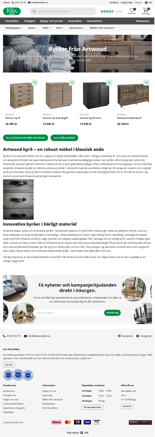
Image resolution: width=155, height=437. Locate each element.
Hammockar (75, 27)
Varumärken (94, 21)
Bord (58, 27)
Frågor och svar (10, 399)
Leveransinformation (13, 403)
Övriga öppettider (92, 407)
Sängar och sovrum (51, 21)
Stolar (31, 27)
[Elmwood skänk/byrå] (133, 96)
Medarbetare (48, 403)
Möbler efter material (101, 27)
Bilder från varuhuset (52, 399)
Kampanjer (143, 21)
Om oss (138, 2)
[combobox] (63, 11)
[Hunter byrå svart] (96, 96)
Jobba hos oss (49, 391)
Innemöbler (75, 21)
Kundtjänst (114, 2)
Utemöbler (12, 21)
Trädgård (29, 21)
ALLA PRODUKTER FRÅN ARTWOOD (25, 137)
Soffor (45, 27)
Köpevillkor (8, 412)
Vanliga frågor (127, 2)
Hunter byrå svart (90, 118)
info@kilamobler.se (39, 2)
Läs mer (9, 364)
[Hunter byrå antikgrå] (59, 96)
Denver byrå (12, 118)
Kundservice (9, 391)
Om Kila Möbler (50, 407)
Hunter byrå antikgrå (55, 118)
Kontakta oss (9, 395)
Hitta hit (127, 406)
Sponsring (47, 395)
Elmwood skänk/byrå (129, 118)
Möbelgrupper (12, 27)
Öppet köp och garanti (14, 407)
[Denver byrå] (21, 96)
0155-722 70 (20, 2)
